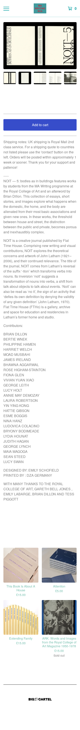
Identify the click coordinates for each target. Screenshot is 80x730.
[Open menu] (6, 8)
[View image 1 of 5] (9, 78)
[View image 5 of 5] (70, 78)
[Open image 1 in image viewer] (40, 45)
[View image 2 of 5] (25, 78)
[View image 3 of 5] (40, 78)
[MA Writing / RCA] (40, 8)
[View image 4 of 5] (55, 78)
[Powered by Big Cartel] (40, 699)
